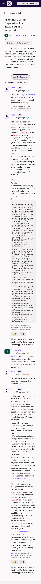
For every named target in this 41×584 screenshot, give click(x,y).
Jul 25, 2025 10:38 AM (27, 35)
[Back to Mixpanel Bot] (5, 13)
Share (11, 43)
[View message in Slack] (6, 39)
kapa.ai (7, 48)
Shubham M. (30, 95)
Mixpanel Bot (15, 13)
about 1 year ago (19, 91)
